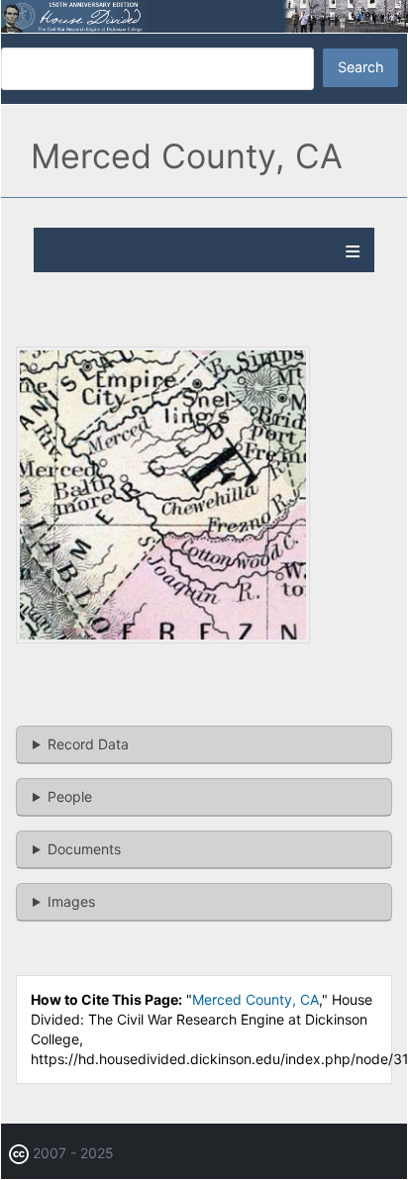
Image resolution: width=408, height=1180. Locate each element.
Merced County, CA (255, 999)
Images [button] (71, 901)
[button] (163, 638)
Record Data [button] (88, 744)
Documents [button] (84, 848)
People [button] (70, 796)
